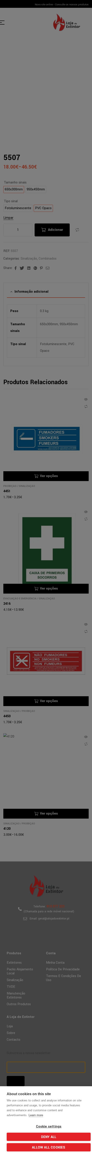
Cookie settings (49, 1126)
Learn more (36, 1115)
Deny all (48, 1137)
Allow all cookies (48, 1147)
